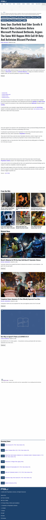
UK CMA (19, 20)
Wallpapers (38, 4)
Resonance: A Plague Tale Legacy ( (13, 461)
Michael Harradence (5, 301)
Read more (3, 268)
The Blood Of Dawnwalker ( (11, 467)
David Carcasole (4, 42)
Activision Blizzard (5, 17)
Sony (9, 20)
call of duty (20, 17)
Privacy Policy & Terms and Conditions (10, 503)
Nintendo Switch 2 (37, 455)
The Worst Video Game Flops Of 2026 (22, 208)
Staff (3, 513)
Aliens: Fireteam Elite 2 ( (10, 450)
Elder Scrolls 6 (27, 17)
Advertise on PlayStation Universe (9, 505)
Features (18, 4)
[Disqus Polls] (23, 363)
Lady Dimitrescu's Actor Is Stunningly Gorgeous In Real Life (38, 208)
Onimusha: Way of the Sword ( (12, 477)
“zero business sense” (38, 109)
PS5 (5, 4)
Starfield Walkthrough (6, 94)
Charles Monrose (5, 338)
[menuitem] (2, 4)
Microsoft (34, 17)
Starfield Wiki (4, 92)
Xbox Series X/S (20, 444)
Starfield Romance (5, 97)
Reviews (28, 4)
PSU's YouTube (5, 497)
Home (2, 4)
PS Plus (9, 4)
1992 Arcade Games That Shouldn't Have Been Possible (22, 227)
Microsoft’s (8, 71)
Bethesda (13, 17)
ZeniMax (24, 20)
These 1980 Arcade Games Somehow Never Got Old (36, 227)
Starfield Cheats (5, 95)
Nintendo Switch (28, 455)
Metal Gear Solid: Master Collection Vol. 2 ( (15, 455)
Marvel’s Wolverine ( (9, 483)
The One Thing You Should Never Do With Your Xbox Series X (7, 208)
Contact (4, 508)
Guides (23, 4)
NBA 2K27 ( (7, 472)
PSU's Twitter (5, 500)
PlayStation (4, 20)
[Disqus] (23, 392)
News (14, 4)
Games (33, 4)
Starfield (14, 20)
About (3, 510)
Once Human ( (8, 444)
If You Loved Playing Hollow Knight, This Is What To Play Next (8, 227)
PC (12, 444)
